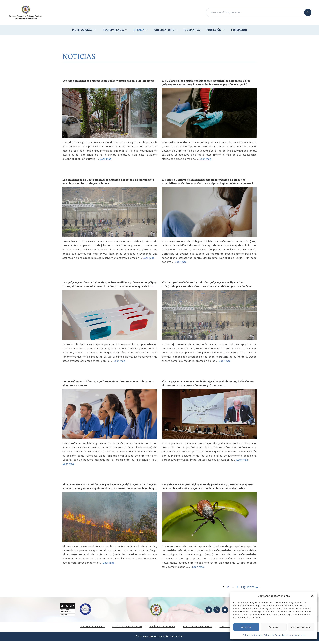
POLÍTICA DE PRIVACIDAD (127, 626)
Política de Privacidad (274, 635)
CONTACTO (226, 626)
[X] (216, 609)
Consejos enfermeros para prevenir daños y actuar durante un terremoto (108, 81)
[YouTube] (225, 609)
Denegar (273, 627)
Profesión (213, 29)
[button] (312, 596)
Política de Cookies (252, 635)
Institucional (82, 29)
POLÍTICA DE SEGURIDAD (197, 626)
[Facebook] (208, 609)
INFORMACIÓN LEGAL (92, 626)
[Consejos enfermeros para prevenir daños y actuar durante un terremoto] (109, 113)
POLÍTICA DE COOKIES (162, 626)
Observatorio (164, 29)
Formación (239, 29)
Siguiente (249, 587)
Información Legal (296, 635)
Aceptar (246, 627)
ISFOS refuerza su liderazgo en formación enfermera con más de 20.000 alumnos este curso (108, 383)
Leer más (105, 158)
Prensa (139, 29)
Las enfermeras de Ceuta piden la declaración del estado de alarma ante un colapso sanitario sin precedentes (108, 182)
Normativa (192, 29)
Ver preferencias (301, 627)
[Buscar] (307, 12)
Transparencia (113, 29)
